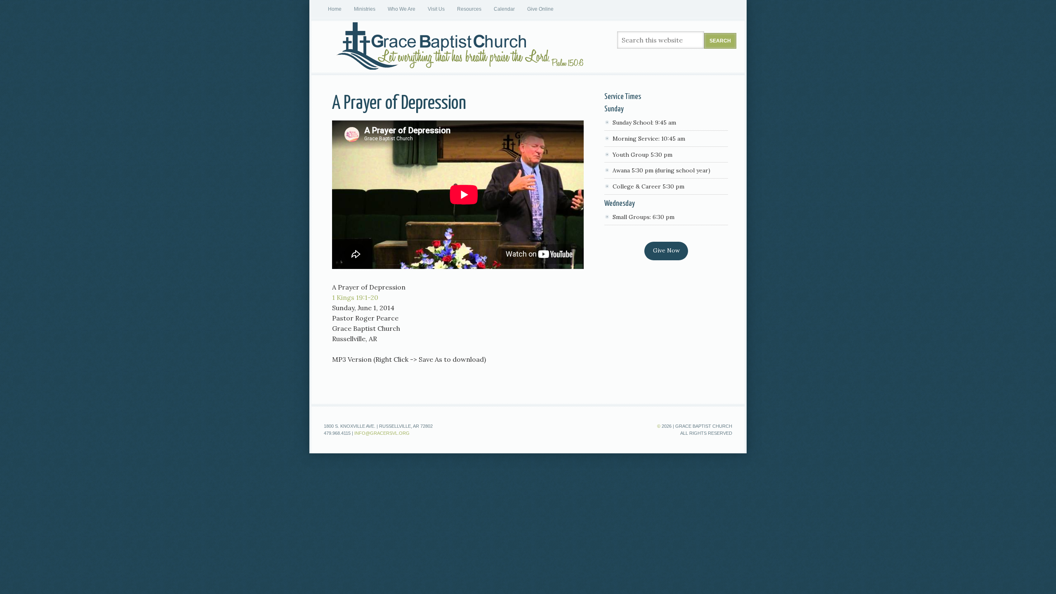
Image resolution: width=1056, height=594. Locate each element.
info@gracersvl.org (382, 433)
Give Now (666, 250)
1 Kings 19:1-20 (355, 297)
